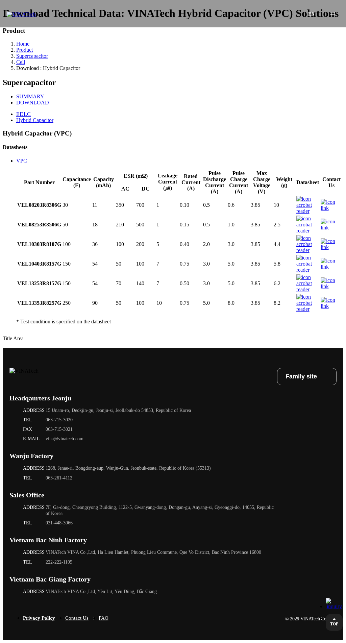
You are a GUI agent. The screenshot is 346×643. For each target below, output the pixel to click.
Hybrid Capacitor (34, 120)
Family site (301, 376)
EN (307, 14)
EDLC (23, 114)
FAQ (103, 618)
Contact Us (77, 618)
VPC (21, 161)
